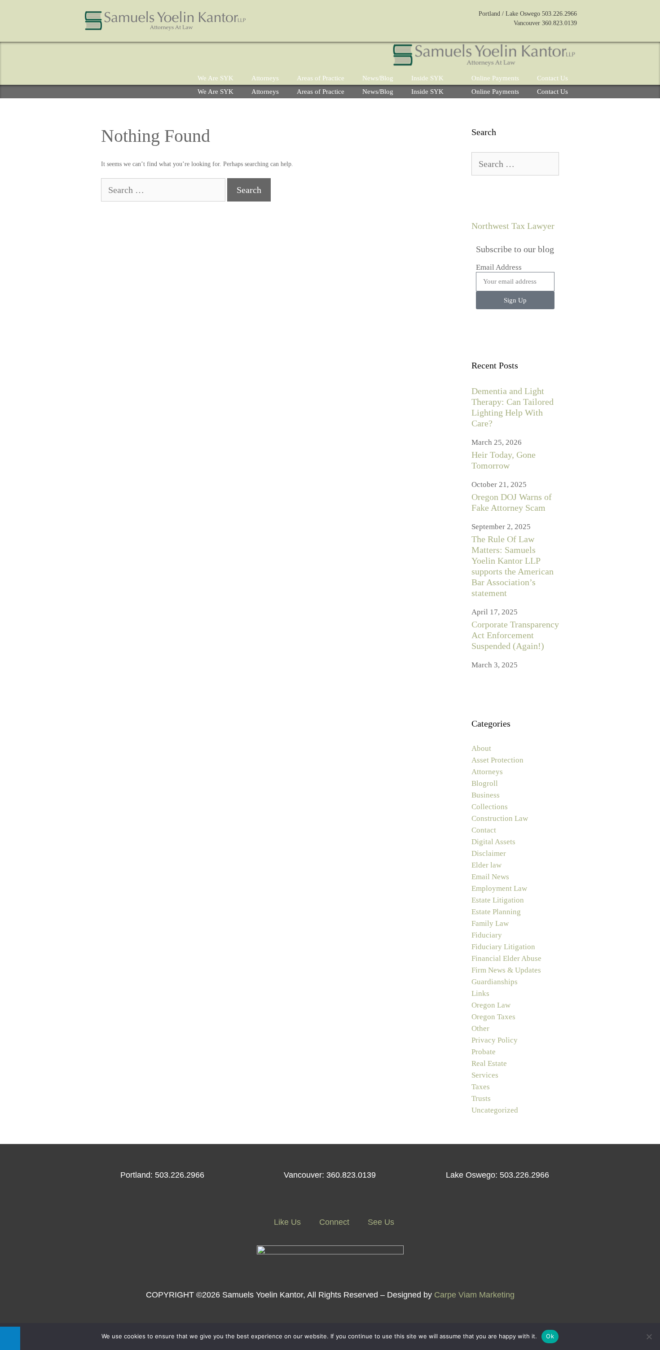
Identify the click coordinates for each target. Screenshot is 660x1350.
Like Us (286, 1222)
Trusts (481, 1098)
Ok (550, 1336)
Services (484, 1075)
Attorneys (265, 78)
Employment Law (499, 888)
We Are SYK (215, 78)
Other (480, 1028)
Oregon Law (490, 1005)
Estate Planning (496, 911)
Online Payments (495, 78)
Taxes (480, 1087)
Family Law (490, 923)
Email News (490, 876)
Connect (333, 1222)
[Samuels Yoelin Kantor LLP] (484, 56)
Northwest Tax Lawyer (512, 226)
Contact (483, 830)
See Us (379, 1222)
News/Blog (377, 78)
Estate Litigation (497, 900)
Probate (483, 1052)
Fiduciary (486, 935)
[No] (648, 1336)
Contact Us (552, 78)
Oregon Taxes (493, 1016)
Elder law (486, 865)
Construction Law (499, 818)
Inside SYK (427, 78)
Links (480, 993)
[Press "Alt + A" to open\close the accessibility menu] (10, 1338)
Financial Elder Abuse (506, 958)
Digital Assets (493, 841)
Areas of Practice (320, 78)
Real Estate (489, 1063)
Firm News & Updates (506, 970)
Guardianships (494, 981)
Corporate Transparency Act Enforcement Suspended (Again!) (515, 635)
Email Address (499, 267)
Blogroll (484, 783)
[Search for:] (164, 191)
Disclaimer (488, 853)
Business (485, 795)
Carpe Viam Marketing (474, 1294)
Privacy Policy (494, 1040)
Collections (489, 806)
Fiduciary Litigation (503, 946)
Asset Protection (497, 760)
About (481, 748)
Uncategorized (494, 1110)
